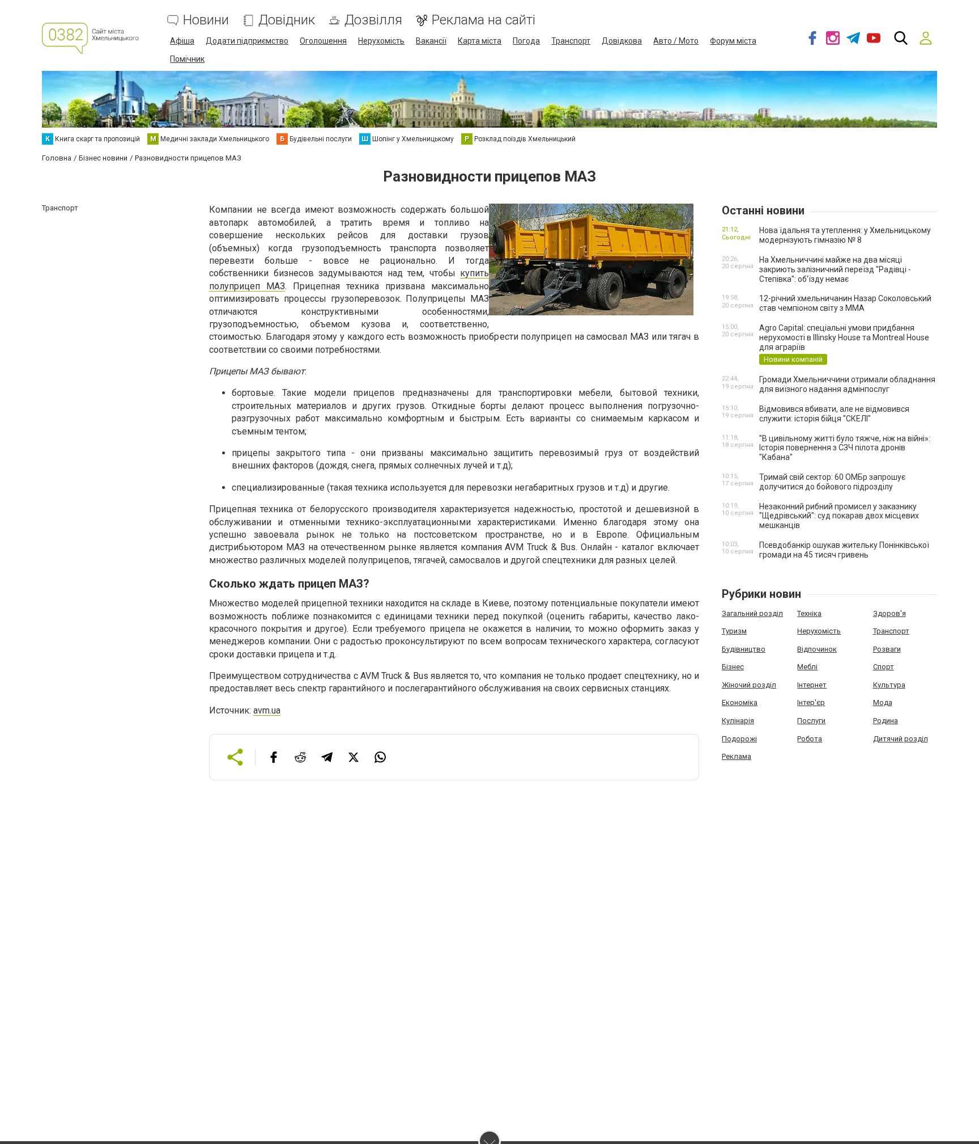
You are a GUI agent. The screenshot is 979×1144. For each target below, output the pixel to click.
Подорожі (739, 738)
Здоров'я (889, 613)
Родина (885, 720)
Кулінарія (738, 720)
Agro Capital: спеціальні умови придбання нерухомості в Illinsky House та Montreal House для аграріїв (844, 337)
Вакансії (431, 40)
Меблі (807, 666)
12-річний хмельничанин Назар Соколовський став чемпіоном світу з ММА (845, 303)
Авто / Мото (676, 40)
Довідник (286, 20)
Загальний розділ (752, 613)
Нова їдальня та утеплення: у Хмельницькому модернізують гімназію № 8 (845, 235)
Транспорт (570, 40)
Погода (526, 40)
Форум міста (733, 40)
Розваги (887, 649)
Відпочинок (817, 649)
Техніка (809, 613)
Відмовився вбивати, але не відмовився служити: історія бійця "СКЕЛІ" (834, 413)
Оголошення (323, 40)
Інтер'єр (811, 702)
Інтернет (812, 685)
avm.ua (266, 710)
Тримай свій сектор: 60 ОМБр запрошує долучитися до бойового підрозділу (832, 481)
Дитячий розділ (900, 738)
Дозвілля (373, 20)
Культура (889, 685)
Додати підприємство (247, 40)
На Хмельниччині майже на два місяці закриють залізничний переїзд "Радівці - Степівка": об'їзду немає (835, 269)
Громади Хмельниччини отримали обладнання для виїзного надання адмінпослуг (847, 384)
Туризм (734, 631)
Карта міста (479, 40)
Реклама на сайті (483, 20)
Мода (882, 702)
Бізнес (733, 666)
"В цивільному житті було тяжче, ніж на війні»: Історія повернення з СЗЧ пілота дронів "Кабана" (844, 448)
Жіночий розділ (749, 685)
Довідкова (622, 40)
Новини (206, 20)
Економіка (739, 702)
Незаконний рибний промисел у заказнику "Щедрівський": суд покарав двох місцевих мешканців (839, 516)
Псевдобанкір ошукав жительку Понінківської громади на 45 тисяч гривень (844, 550)
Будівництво (743, 649)
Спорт (883, 666)
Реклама (736, 756)
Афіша (182, 40)
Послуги (811, 720)
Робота (809, 738)
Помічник (187, 59)
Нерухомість (381, 40)
